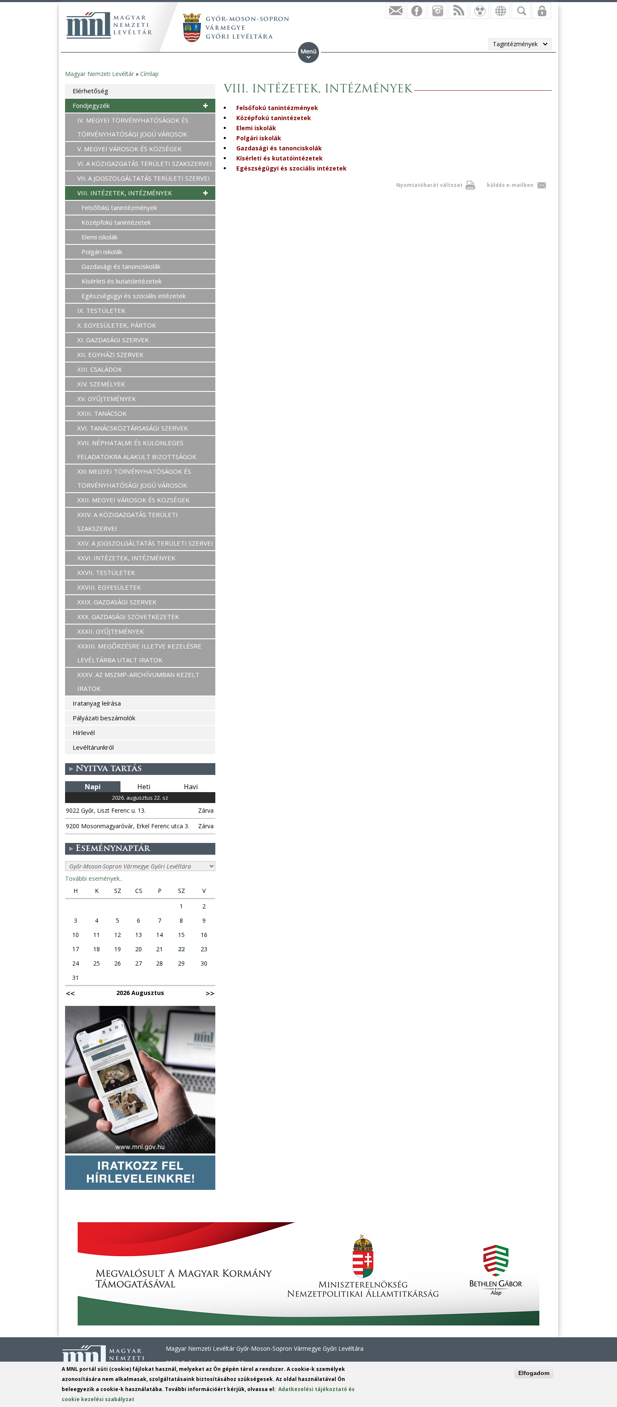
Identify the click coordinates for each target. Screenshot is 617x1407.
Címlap (149, 74)
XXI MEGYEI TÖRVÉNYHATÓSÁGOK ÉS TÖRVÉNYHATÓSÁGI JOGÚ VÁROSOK (134, 478)
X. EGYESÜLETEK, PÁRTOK (116, 325)
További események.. (93, 878)
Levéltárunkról (93, 747)
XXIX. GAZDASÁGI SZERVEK (117, 602)
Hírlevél (84, 732)
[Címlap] (109, 25)
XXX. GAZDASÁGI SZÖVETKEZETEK (128, 616)
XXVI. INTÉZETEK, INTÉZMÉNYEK (126, 558)
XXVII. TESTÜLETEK (106, 572)
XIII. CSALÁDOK (99, 369)
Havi (191, 786)
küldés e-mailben (510, 185)
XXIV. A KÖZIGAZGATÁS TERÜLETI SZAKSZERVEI (127, 521)
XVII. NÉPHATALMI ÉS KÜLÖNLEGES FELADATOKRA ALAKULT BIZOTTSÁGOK (136, 449)
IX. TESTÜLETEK (101, 310)
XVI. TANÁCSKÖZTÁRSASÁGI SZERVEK (132, 428)
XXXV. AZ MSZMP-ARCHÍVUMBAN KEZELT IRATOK (138, 681)
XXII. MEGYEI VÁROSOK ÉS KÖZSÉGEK (133, 500)
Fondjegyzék (91, 105)
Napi (93, 786)
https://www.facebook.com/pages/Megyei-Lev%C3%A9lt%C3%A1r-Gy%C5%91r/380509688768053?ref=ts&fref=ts (416, 10)
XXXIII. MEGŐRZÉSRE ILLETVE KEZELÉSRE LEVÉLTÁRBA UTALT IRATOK (139, 653)
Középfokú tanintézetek (273, 118)
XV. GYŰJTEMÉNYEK (106, 398)
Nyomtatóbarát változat (429, 185)
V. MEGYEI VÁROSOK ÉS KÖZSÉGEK (129, 148)
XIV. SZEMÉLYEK (101, 384)
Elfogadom (533, 1373)
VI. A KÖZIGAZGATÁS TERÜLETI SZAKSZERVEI (144, 163)
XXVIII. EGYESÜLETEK (109, 587)
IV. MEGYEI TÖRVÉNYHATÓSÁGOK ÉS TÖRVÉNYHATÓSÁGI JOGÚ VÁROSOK (132, 127)
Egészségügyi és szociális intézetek (291, 168)
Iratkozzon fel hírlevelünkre (395, 10)
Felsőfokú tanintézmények (277, 108)
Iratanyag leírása (97, 703)
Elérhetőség (90, 91)
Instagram (437, 10)
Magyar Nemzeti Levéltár (99, 74)
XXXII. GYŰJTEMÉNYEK (110, 631)
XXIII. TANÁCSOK (102, 413)
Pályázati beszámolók (104, 718)
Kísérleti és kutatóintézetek (279, 158)
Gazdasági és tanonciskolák (279, 148)
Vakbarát (479, 10)
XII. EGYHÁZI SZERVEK (110, 354)
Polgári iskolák (258, 138)
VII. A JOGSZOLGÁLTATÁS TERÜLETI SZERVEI (143, 178)
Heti (143, 786)
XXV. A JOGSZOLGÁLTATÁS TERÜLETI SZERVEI (145, 543)
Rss (458, 10)
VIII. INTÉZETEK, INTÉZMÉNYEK (124, 193)
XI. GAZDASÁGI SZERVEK (113, 340)
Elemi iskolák (256, 128)
